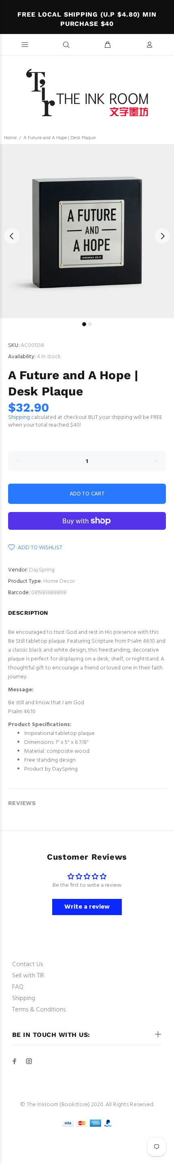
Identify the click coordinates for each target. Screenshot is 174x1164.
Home (10, 138)
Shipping (19, 417)
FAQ (17, 987)
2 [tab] (90, 324)
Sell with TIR (28, 976)
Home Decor (59, 581)
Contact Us (27, 964)
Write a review (87, 907)
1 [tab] (84, 324)
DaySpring (42, 570)
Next (162, 236)
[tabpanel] (87, 231)
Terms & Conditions (39, 1010)
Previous (11, 236)
